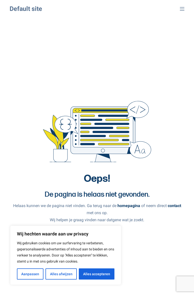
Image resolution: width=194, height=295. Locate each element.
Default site (26, 8)
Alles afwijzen (61, 274)
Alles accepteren (96, 274)
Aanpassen (30, 274)
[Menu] (182, 9)
